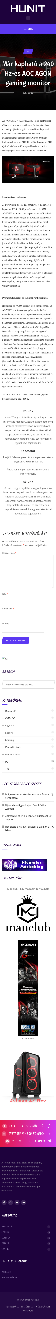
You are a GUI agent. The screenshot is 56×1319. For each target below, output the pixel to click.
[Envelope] (23, 1202)
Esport (9, 732)
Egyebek (10, 725)
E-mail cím (8, 608)
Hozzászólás (9, 553)
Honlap (5, 623)
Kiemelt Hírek (13, 747)
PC (28, 51)
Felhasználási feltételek (19, 1307)
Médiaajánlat (43, 1307)
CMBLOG (10, 718)
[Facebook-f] (4, 1202)
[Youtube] (17, 1202)
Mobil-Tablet (12, 754)
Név (5, 593)
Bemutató (10, 711)
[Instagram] (10, 1202)
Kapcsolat (28, 1311)
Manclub (6, 1272)
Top (7, 769)
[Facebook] (28, 18)
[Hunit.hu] (28, 6)
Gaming (9, 740)
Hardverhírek (9, 1277)
